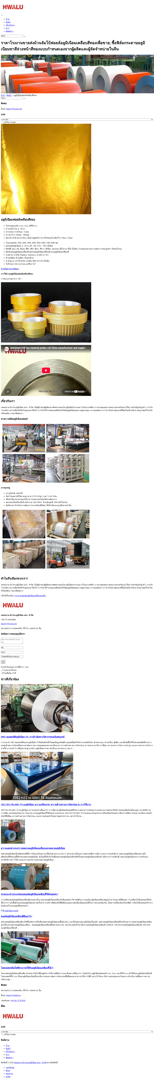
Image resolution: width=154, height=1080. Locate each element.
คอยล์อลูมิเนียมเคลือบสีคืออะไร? (16, 916)
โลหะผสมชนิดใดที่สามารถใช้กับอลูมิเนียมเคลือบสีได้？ (27, 968)
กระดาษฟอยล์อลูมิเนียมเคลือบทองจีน (30, 596)
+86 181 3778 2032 (18, 1000)
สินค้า (8, 22)
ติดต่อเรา (9, 31)
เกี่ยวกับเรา (10, 25)
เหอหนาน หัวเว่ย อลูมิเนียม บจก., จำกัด (30, 1063)
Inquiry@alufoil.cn (13, 995)
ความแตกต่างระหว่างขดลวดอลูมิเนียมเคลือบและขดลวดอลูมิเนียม (33, 848)
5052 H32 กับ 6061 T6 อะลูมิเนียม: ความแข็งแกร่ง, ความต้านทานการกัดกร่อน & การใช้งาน (46, 804)
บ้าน (7, 19)
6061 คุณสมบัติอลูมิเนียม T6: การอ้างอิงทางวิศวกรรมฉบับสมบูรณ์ (32, 737)
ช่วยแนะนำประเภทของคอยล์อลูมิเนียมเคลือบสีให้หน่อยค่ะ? (29, 894)
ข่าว (7, 28)
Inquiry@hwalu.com (14, 109)
